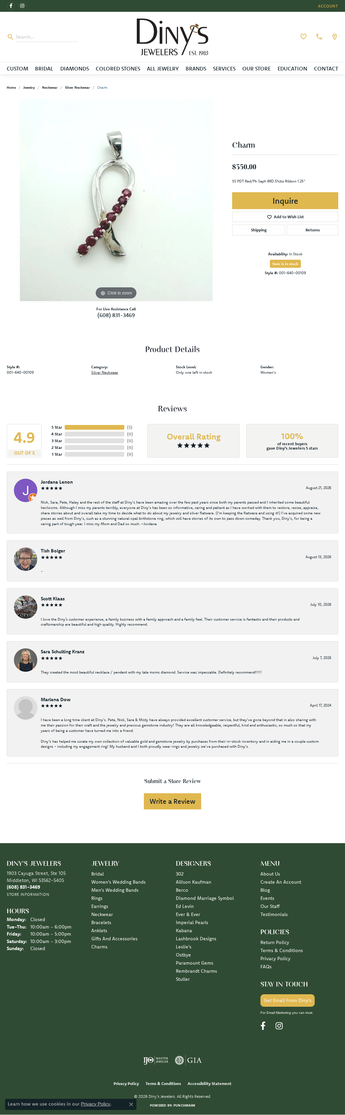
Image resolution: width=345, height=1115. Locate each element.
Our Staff (270, 906)
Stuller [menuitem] (183, 979)
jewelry (29, 87)
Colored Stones (118, 68)
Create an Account (280, 882)
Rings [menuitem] (96, 898)
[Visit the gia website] (188, 1060)
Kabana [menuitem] (184, 930)
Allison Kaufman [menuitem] (193, 882)
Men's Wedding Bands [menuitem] (114, 890)
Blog (265, 890)
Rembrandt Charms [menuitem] (196, 971)
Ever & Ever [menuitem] (188, 914)
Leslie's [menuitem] (183, 947)
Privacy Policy (275, 958)
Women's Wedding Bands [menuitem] (118, 882)
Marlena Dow (55, 699)
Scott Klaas (53, 599)
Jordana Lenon (57, 482)
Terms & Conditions (281, 950)
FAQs (266, 967)
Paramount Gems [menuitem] (194, 963)
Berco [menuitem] (182, 890)
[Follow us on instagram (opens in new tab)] (22, 6)
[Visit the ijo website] (155, 1060)
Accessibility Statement (209, 1083)
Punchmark (184, 1105)
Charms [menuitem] (99, 947)
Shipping (258, 229)
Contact (326, 68)
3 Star (57, 440)
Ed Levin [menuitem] (185, 906)
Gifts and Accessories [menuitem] (114, 939)
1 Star (57, 454)
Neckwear (50, 87)
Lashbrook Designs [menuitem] (196, 939)
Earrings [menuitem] (99, 906)
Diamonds (74, 68)
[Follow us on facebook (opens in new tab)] (11, 6)
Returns (313, 229)
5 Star (57, 427)
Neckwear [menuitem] (102, 914)
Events (267, 898)
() (129, 427)
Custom (17, 68)
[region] (116, 200)
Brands (196, 68)
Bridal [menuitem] (97, 874)
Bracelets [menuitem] (101, 922)
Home (11, 87)
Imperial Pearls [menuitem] (192, 922)
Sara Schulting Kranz (63, 652)
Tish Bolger (53, 551)
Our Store (256, 68)
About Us (270, 874)
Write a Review (172, 801)
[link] (318, 37)
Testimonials (274, 914)
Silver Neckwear (77, 87)
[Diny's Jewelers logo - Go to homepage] (172, 37)
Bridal (44, 68)
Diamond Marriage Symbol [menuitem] (205, 898)
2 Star (57, 447)
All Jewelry (163, 68)
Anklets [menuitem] (99, 930)
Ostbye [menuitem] (183, 955)
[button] (327, 6)
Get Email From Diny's (287, 1000)
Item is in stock (285, 263)
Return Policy (274, 942)
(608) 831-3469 (116, 315)
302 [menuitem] (180, 874)
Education (292, 68)
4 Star (56, 433)
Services (224, 68)
